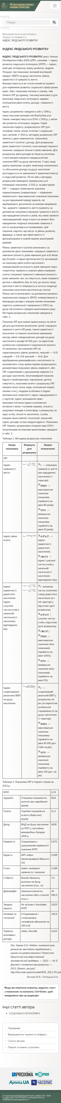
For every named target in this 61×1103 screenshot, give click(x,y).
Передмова (14, 1028)
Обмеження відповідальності (15, 1099)
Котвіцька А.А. (50, 977)
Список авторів (16, 1041)
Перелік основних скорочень (23, 1047)
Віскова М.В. (34, 977)
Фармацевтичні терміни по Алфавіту (27, 1034)
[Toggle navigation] (54, 5)
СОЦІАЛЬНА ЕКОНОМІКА (24, 1013)
